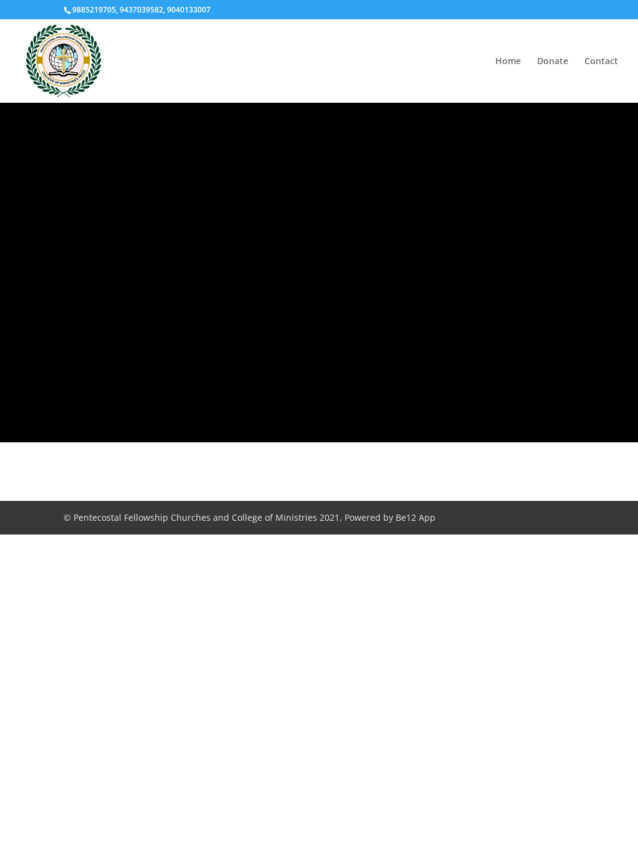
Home (508, 62)
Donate (552, 62)
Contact (601, 62)
